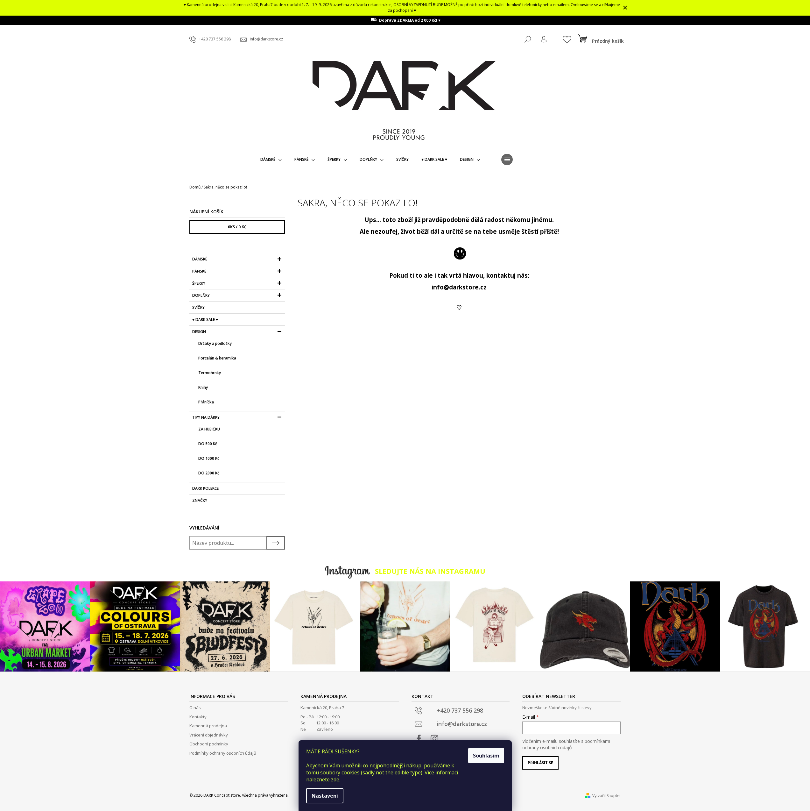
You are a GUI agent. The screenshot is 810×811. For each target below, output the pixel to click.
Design (199, 331)
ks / (237, 227)
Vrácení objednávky (208, 735)
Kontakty (198, 717)
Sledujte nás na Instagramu (430, 571)
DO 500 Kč (207, 443)
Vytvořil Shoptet (606, 795)
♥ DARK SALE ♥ (205, 319)
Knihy (203, 387)
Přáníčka (206, 402)
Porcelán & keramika (217, 358)
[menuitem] (271, 159)
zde (335, 779)
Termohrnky (209, 372)
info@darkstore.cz (459, 287)
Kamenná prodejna (208, 726)
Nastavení (325, 795)
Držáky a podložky (215, 343)
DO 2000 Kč (208, 473)
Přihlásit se (540, 762)
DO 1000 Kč (208, 458)
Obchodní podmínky (208, 744)
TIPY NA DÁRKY (206, 417)
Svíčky (198, 307)
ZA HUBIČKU (209, 429)
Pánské (199, 271)
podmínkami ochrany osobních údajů (566, 744)
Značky (199, 500)
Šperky (198, 283)
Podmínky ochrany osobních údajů (222, 753)
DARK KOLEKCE (205, 488)
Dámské (199, 259)
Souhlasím (486, 755)
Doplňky (201, 295)
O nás (195, 707)
